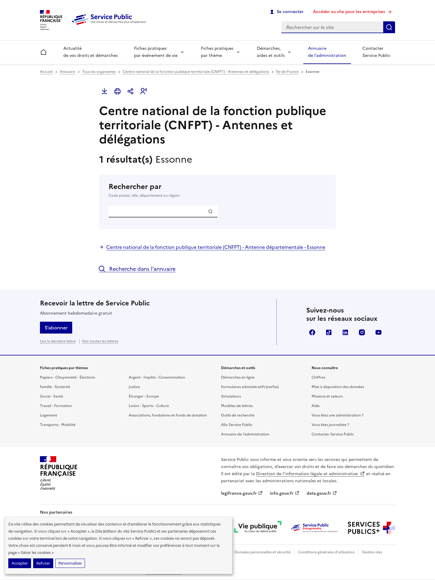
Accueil (46, 71)
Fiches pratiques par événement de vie (156, 52)
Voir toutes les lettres (100, 341)
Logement (48, 415)
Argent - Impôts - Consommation (157, 377)
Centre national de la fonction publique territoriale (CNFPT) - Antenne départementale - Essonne (215, 247)
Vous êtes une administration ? (337, 415)
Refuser (43, 563)
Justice (134, 387)
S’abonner (56, 327)
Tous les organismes (99, 71)
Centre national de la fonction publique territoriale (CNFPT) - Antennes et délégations (196, 71)
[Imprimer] (117, 91)
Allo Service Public (236, 424)
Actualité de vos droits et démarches (90, 52)
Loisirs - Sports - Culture (149, 405)
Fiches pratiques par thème (217, 52)
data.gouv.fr (319, 493)
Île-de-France (287, 71)
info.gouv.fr (282, 493)
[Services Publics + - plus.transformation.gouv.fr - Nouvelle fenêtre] (371, 528)
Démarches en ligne (237, 377)
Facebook (312, 332)
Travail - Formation (56, 405)
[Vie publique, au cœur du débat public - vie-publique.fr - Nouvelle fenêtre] (257, 528)
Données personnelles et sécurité (262, 552)
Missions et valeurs (327, 396)
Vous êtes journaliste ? (330, 424)
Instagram (362, 332)
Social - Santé (51, 396)
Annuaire (67, 71)
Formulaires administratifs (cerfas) (250, 387)
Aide (316, 405)
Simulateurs (231, 396)
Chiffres (318, 377)
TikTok (329, 332)
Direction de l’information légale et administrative (307, 474)
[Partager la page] (130, 91)
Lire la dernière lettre (58, 341)
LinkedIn (345, 332)
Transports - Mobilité (57, 424)
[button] (143, 91)
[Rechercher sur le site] (389, 27)
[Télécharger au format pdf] (104, 91)
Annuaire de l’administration (327, 52)
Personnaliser (70, 563)
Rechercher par (144, 190)
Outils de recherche (237, 415)
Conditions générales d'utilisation (326, 552)
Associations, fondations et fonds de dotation (168, 415)
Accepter (20, 563)
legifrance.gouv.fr (239, 493)
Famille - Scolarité (55, 387)
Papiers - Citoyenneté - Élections (67, 377)
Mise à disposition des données (338, 387)
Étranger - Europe (144, 396)
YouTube (378, 332)
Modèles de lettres (237, 405)
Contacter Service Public (376, 52)
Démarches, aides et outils (271, 52)
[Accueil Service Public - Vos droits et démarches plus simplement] (110, 25)
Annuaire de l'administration (245, 434)
